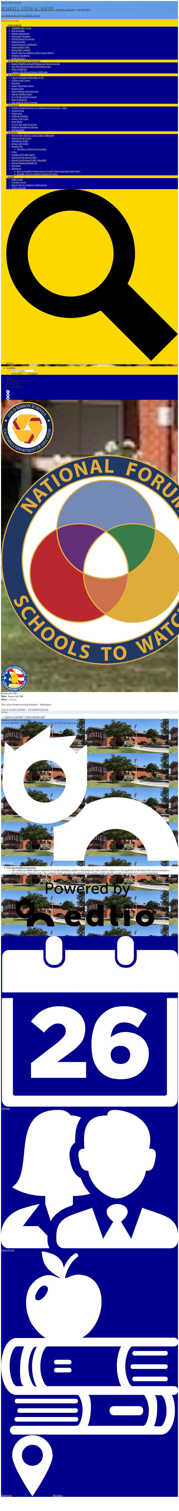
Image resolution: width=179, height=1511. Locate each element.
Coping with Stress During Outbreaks (30, 72)
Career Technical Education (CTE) (28, 77)
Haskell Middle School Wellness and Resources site (36, 63)
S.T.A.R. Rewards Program (24, 96)
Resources (16, 168)
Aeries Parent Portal (21, 138)
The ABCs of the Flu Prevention (32, 149)
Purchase (16, 165)
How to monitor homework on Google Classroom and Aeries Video (48, 171)
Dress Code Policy (20, 119)
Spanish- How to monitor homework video (37, 174)
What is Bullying (19, 69)
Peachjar (8, 398)
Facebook (8, 391)
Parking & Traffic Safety (23, 154)
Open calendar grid (35, 717)
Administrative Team (21, 28)
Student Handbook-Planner (25, 127)
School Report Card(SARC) (24, 44)
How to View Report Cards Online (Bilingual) (33, 135)
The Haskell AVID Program (24, 102)
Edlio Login (17, 179)
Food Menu (17, 121)
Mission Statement (20, 33)
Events (4, 712)
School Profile (18, 41)
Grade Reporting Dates (23, 85)
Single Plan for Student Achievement (29, 185)
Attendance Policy (20, 141)
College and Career (21, 80)
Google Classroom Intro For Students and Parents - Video (39, 108)
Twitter (8, 395)
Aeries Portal (18, 110)
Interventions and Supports (25, 91)
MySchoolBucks (13, 386)
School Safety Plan (20, 47)
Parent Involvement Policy (24, 157)
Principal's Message (21, 36)
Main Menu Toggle (10, 20)
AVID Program (19, 187)
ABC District (12, 381)
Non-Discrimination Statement (21, 867)
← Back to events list (13, 717)
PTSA (14, 152)
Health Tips (17, 146)
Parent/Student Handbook (24, 163)
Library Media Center (22, 94)
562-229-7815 (51, 723)
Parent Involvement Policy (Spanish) (29, 160)
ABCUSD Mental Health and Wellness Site (31, 66)
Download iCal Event (38, 709)
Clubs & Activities (20, 116)
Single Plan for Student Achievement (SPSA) (33, 52)
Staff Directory (19, 58)
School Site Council (21, 50)
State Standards (19, 99)
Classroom (17, 113)
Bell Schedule (18, 30)
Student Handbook (21, 55)
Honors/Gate (18, 88)
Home (9, 378)
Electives (16, 83)
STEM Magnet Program (23, 39)
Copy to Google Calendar (13, 709)
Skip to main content (11, 2)
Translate (10, 367)
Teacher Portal (19, 182)
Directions (58, 1495)
